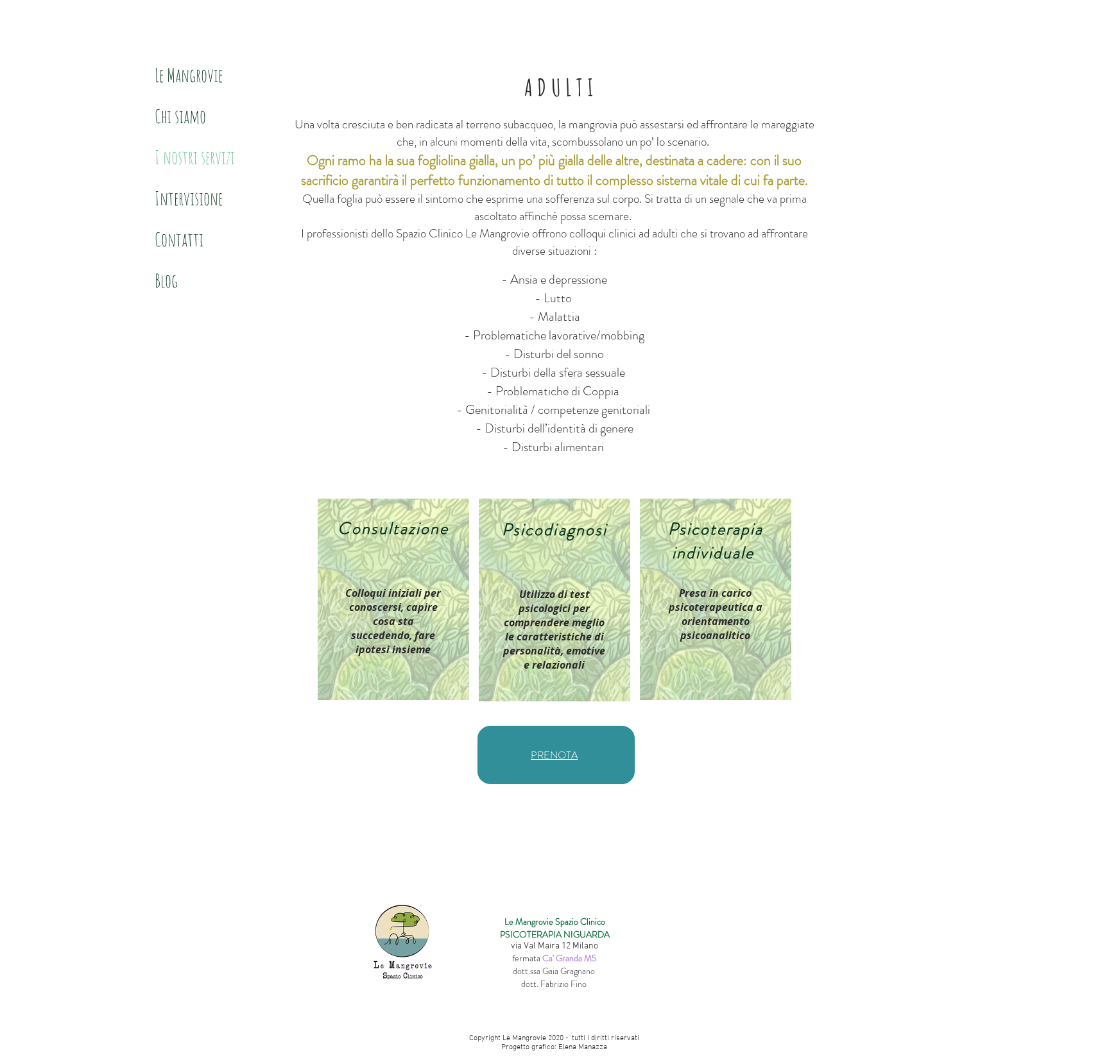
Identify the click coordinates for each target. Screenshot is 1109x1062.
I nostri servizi (195, 157)
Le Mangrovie (189, 75)
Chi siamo (180, 116)
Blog (166, 280)
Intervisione (189, 198)
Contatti (179, 239)
